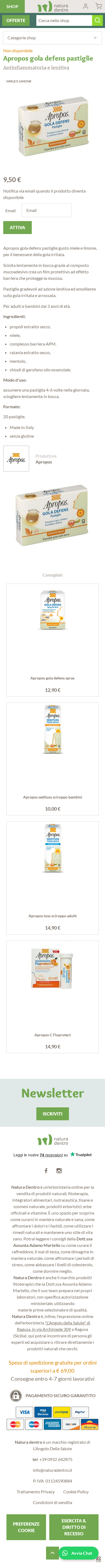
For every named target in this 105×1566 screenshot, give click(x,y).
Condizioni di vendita (52, 1502)
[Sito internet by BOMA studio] (98, 1559)
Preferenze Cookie (26, 1527)
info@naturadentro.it (52, 1470)
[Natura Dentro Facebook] (46, 1170)
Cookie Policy (76, 1491)
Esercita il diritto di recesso (74, 1527)
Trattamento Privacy (36, 1491)
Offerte (15, 20)
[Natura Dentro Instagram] (58, 1170)
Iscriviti (52, 1113)
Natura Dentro (52, 6)
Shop (12, 6)
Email (10, 210)
